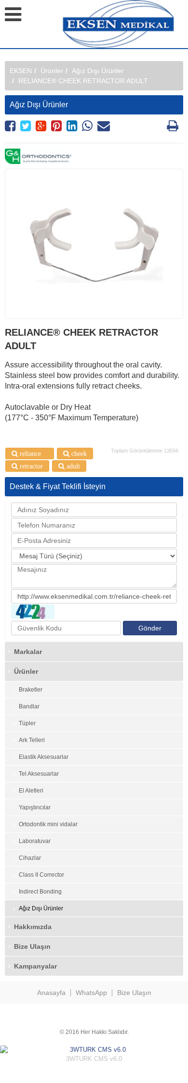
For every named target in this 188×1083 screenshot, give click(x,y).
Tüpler (27, 723)
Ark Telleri (32, 740)
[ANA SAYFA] (125, 24)
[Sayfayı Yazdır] (172, 128)
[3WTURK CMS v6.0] (94, 1050)
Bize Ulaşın (32, 946)
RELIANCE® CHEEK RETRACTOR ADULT (83, 81)
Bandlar (29, 706)
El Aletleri (31, 790)
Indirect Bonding (40, 891)
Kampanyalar (35, 966)
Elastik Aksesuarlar (43, 757)
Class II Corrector (41, 874)
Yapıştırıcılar (35, 807)
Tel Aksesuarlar (39, 773)
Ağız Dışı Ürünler (98, 71)
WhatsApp (91, 992)
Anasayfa (51, 992)
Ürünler (51, 71)
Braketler (30, 689)
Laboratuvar (35, 841)
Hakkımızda (33, 927)
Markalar (28, 651)
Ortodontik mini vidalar (48, 824)
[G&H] (94, 156)
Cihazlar (30, 858)
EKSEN (21, 71)
